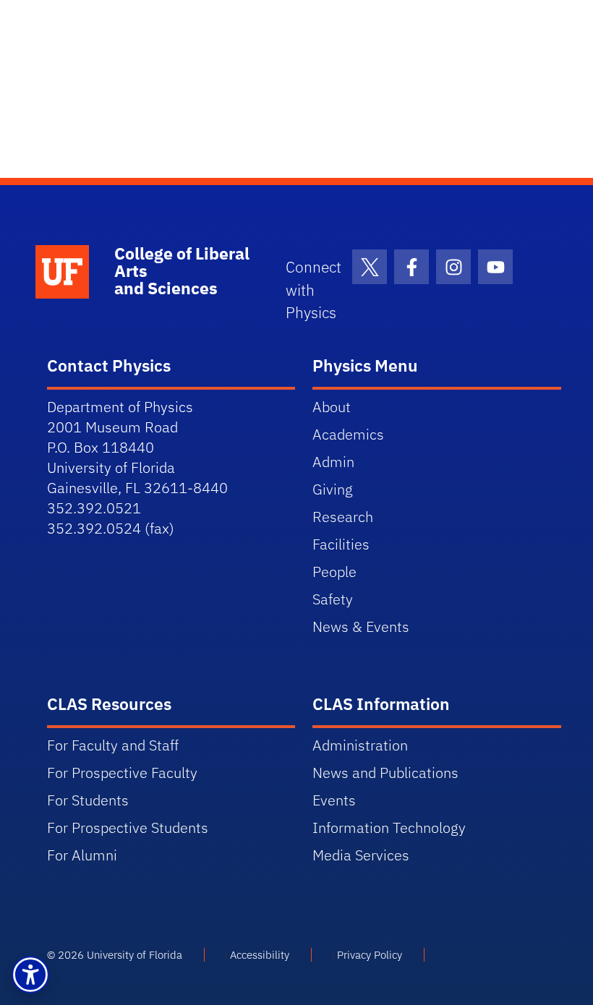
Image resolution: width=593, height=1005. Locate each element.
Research (342, 516)
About (331, 406)
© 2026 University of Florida (114, 955)
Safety (332, 599)
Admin (333, 461)
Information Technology (389, 827)
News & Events (360, 626)
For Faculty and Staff (113, 745)
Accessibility (259, 955)
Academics (348, 434)
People (334, 571)
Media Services (360, 855)
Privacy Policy (369, 955)
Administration (360, 745)
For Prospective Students (127, 827)
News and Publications (385, 772)
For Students (88, 800)
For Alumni (82, 855)
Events (334, 800)
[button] (30, 974)
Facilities (341, 544)
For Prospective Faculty (122, 772)
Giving (332, 489)
